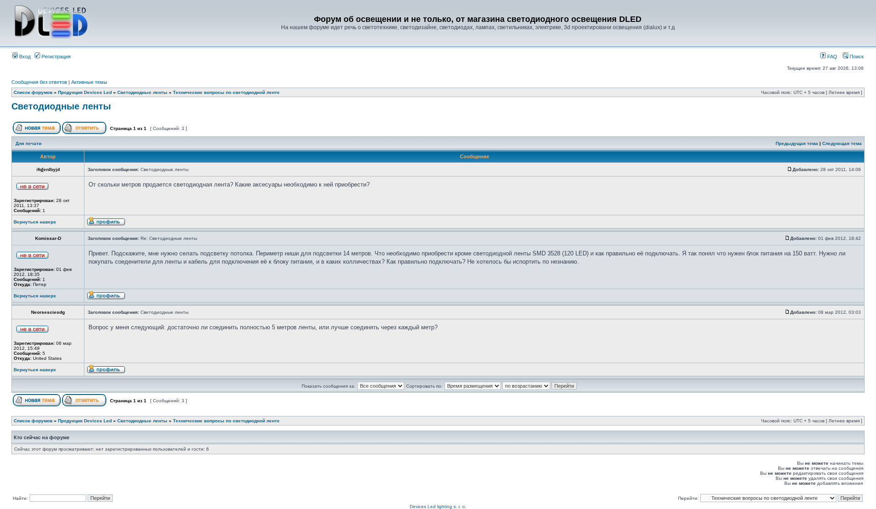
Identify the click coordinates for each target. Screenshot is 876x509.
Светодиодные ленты (142, 92)
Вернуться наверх (35, 221)
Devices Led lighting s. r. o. (438, 506)
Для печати (29, 143)
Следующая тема (842, 143)
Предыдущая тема (797, 143)
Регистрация (55, 56)
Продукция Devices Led (85, 92)
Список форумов (33, 92)
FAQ (831, 56)
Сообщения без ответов (39, 82)
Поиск (856, 56)
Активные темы (89, 82)
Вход (24, 56)
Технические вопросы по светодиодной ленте (226, 92)
